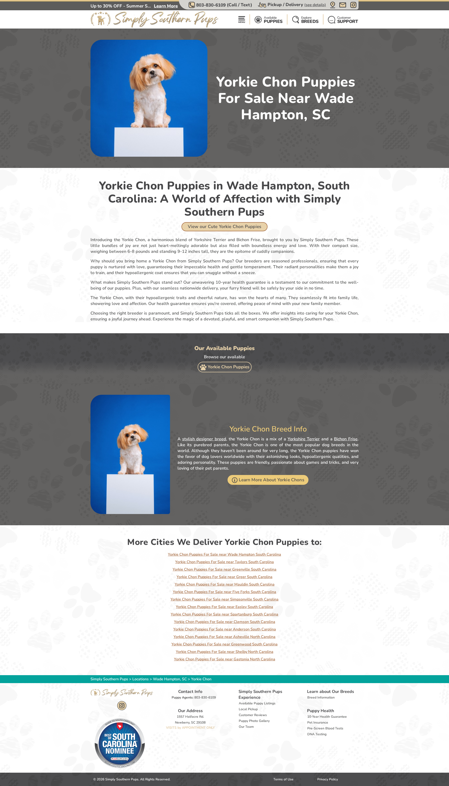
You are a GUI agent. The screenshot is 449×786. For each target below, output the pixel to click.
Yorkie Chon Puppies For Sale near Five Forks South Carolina (224, 591)
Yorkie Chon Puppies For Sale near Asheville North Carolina (224, 636)
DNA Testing (316, 734)
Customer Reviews (253, 715)
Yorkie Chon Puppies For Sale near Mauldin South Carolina (225, 584)
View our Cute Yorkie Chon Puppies (224, 227)
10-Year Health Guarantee (327, 716)
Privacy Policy (327, 779)
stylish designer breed (204, 439)
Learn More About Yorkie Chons (271, 480)
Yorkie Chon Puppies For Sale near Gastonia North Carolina (224, 659)
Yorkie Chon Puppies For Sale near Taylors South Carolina (224, 562)
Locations (140, 679)
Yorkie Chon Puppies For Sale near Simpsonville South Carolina (224, 599)
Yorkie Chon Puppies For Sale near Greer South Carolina (224, 577)
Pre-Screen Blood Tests (325, 728)
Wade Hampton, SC (170, 679)
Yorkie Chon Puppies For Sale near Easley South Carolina (224, 606)
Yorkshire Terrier (304, 439)
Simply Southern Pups (109, 679)
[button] (220, 5)
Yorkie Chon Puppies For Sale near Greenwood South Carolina (224, 644)
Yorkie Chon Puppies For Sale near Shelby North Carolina (224, 651)
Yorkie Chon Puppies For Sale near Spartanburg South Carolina (224, 614)
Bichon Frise (346, 439)
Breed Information (321, 697)
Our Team (246, 726)
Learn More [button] (166, 6)
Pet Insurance (317, 722)
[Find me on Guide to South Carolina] (120, 743)
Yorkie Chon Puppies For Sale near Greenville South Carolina (224, 569)
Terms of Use (283, 779)
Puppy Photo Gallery (254, 721)
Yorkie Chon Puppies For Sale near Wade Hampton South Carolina (224, 554)
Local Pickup (248, 709)
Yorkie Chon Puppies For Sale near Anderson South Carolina (224, 629)
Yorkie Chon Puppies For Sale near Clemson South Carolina (224, 621)
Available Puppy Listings (257, 703)
